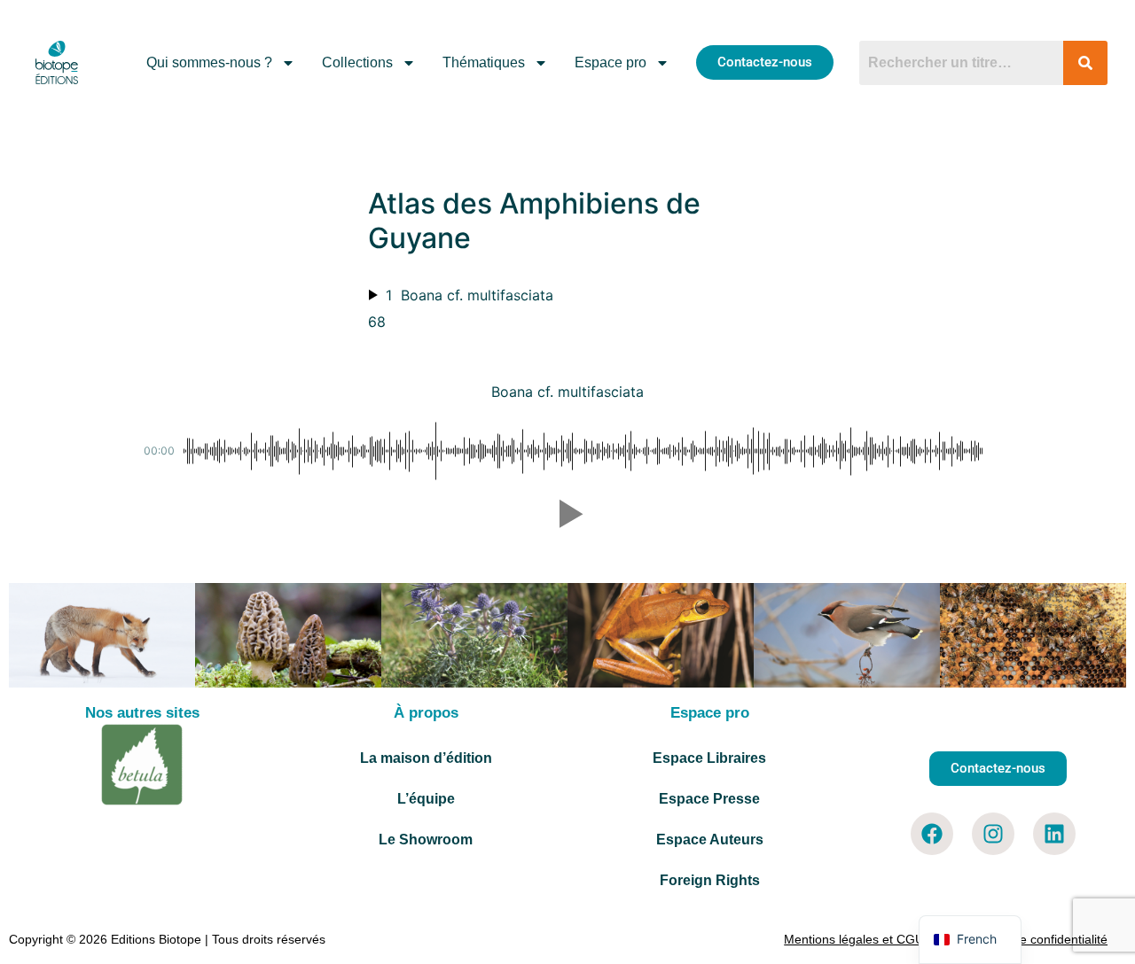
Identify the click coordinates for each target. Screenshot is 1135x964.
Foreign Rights (710, 880)
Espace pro (610, 62)
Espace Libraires (709, 758)
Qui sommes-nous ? (209, 62)
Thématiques (483, 62)
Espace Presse (709, 798)
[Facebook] (932, 833)
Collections (357, 62)
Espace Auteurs (709, 839)
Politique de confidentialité (1034, 939)
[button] (567, 514)
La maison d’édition (426, 758)
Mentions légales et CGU (854, 939)
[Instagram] (993, 833)
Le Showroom (426, 839)
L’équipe (426, 798)
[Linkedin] (1054, 833)
